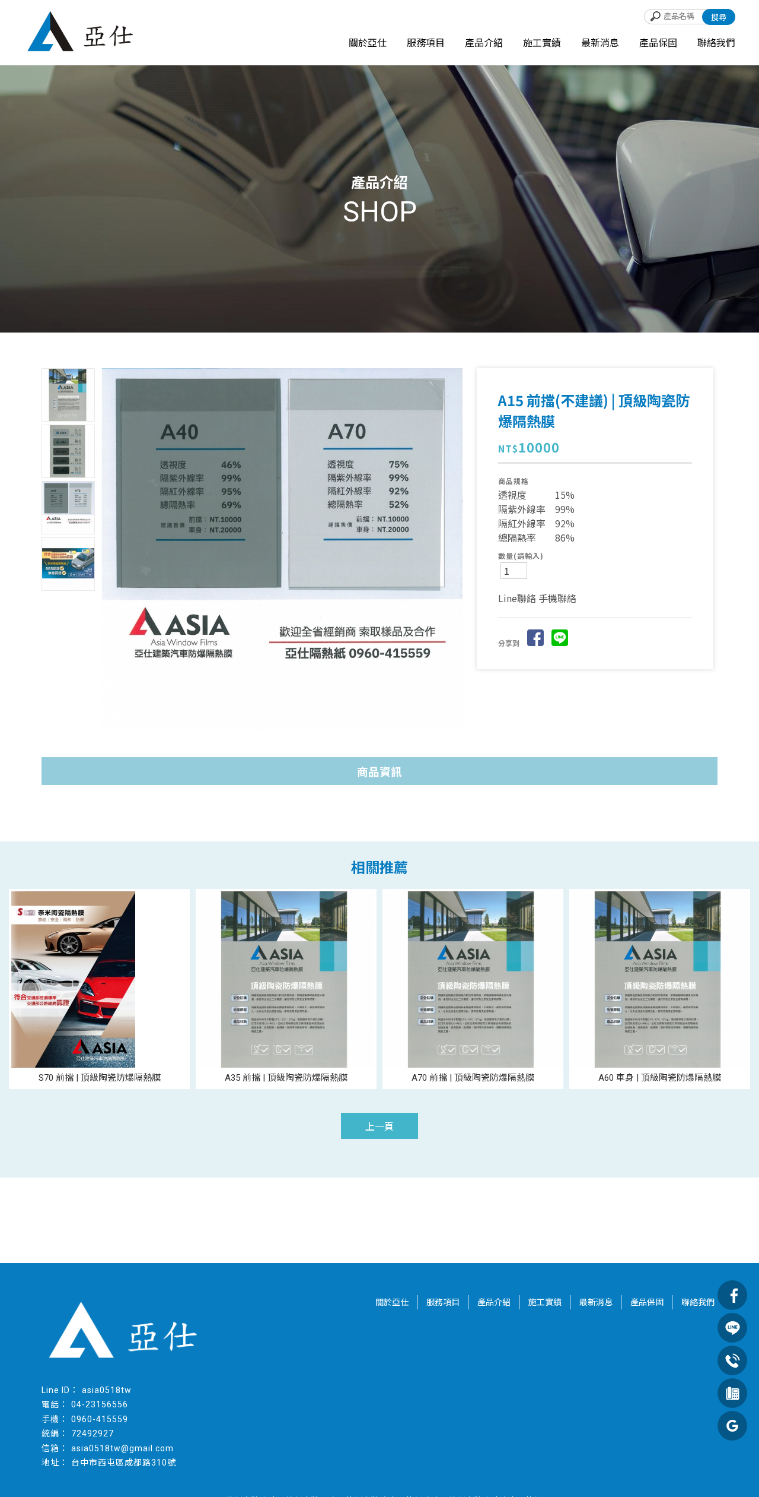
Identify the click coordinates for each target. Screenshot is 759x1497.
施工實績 (542, 43)
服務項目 (426, 43)
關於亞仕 (368, 43)
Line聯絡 (517, 598)
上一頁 (379, 1126)
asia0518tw (107, 1390)
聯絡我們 (716, 43)
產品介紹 (484, 43)
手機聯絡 (557, 598)
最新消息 (600, 43)
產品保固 (658, 43)
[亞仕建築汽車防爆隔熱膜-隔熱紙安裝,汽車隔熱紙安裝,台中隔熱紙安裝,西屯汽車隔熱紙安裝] (83, 33)
